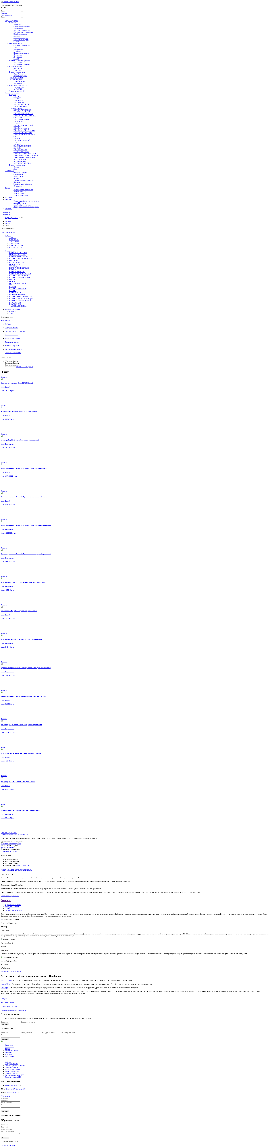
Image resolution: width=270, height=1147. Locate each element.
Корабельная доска (20, 34)
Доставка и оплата (11, 1051)
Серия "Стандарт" (20, 76)
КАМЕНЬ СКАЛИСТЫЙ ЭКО (25, 116)
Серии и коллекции (12, 93)
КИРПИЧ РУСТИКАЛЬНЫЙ (24, 131)
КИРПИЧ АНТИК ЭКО (22, 110)
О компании (9, 171)
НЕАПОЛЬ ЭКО (20, 161)
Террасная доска (19, 83)
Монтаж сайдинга (20, 192)
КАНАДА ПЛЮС (20, 106)
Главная (8, 221)
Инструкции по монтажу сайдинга (26, 207)
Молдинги (17, 70)
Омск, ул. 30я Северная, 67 (15, 1089)
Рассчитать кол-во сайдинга (11, 844)
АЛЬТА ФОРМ (19, 102)
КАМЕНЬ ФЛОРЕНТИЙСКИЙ (25, 154)
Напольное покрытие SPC (18, 85)
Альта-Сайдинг (6, 980)
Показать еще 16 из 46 (9, 833)
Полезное (8, 199)
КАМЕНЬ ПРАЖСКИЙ (22, 146)
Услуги (7, 188)
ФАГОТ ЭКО (18, 117)
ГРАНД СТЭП (19, 87)
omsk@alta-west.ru (12, 1092)
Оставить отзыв (15, 972)
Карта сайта (9, 1056)
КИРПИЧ (17, 127)
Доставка (8, 197)
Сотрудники (18, 186)
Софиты (16, 42)
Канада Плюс (6, 984)
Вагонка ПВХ (19, 68)
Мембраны (17, 24)
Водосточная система (17, 72)
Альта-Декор (18, 28)
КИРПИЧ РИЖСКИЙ (21, 129)
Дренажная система (16, 78)
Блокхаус (17, 36)
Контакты (8, 209)
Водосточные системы (9, 1006)
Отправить (5, 1024)
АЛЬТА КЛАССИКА (21, 104)
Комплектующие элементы (23, 32)
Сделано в (8, 1145)
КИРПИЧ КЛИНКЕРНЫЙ (23, 125)
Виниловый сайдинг (21, 40)
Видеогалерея (18, 176)
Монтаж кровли (19, 193)
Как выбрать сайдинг (8, 847)
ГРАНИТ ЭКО (19, 121)
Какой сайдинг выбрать (22, 205)
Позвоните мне (6, 15)
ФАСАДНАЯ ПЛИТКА (22, 163)
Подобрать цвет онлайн (9, 851)
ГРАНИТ (17, 138)
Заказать (4, 377)
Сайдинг (12, 23)
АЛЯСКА (17, 97)
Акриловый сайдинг (21, 38)
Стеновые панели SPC (17, 91)
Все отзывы (5, 972)
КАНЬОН (17, 144)
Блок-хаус (4, 988)
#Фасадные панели (12, 907)
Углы (15, 47)
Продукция (9, 223)
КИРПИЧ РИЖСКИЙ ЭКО (23, 114)
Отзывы (16, 178)
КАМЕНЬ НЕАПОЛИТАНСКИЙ (26, 155)
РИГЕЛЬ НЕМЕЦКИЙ (22, 140)
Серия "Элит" (19, 74)
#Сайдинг (8, 908)
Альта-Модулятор (20, 203)
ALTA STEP (18, 89)
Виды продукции (11, 21)
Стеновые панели (15, 66)
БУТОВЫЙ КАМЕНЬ (21, 152)
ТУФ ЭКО (17, 123)
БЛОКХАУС (18, 98)
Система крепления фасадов (19, 60)
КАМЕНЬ (17, 148)
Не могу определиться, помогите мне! (14, 835)
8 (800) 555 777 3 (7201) (24, 367)
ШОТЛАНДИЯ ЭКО (21, 119)
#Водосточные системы (13, 910)
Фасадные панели (15, 43)
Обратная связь (6, 1096)
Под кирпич (18, 57)
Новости (17, 182)
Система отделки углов (22, 30)
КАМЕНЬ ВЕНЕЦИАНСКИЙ (25, 157)
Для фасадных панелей (22, 64)
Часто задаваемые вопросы (23, 180)
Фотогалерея (18, 174)
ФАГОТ (16, 136)
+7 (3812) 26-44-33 (11, 218)
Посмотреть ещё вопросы (10, 896)
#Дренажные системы (13, 905)
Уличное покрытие (16, 79)
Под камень (18, 55)
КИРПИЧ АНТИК (20, 150)
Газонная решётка (20, 81)
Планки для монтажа (21, 53)
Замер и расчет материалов (23, 190)
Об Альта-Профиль (20, 173)
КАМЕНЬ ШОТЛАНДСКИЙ (24, 135)
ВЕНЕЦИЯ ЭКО (20, 159)
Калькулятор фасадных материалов (26, 201)
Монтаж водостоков (21, 195)
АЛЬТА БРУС (19, 100)
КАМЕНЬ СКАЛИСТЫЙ (23, 133)
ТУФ (15, 142)
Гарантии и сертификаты (23, 184)
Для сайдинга (18, 62)
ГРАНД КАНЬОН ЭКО (22, 112)
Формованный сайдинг (22, 26)
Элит (15, 169)
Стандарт (17, 167)
